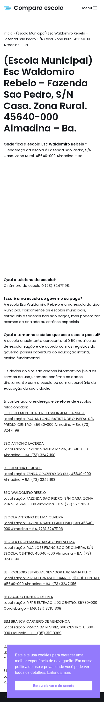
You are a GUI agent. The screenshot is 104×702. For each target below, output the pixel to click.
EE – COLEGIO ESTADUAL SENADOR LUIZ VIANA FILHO (47, 572)
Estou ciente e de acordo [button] (53, 686)
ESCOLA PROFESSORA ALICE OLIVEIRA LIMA (39, 541)
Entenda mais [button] (59, 672)
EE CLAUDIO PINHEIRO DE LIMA (28, 596)
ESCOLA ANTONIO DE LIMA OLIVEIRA (33, 517)
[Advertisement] (52, 218)
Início (8, 33)
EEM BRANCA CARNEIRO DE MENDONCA (37, 621)
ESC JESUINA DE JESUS (23, 467)
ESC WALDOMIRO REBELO (25, 492)
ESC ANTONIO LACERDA (24, 443)
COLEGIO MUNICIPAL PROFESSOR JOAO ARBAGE (44, 412)
